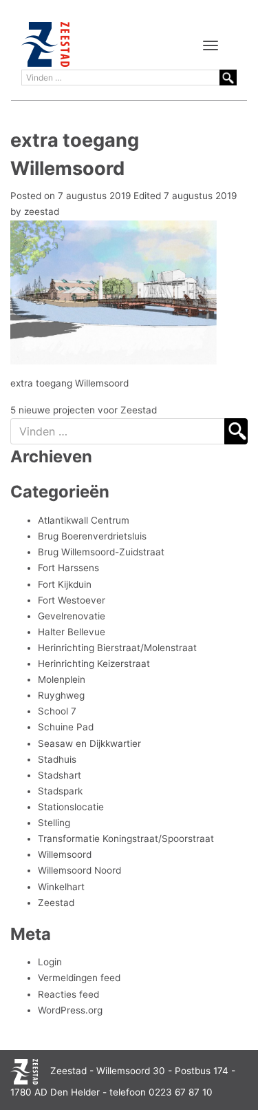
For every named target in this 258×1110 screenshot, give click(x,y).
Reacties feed (68, 994)
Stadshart (59, 775)
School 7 (57, 711)
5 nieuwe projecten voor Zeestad (83, 409)
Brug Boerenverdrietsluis (92, 536)
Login (50, 961)
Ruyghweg (61, 695)
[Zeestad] (45, 44)
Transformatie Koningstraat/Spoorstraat (126, 838)
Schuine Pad (66, 726)
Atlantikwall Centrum (83, 520)
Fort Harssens (68, 567)
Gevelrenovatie (71, 615)
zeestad (41, 211)
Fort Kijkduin (65, 584)
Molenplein (61, 679)
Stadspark (60, 790)
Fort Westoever (71, 600)
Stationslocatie (71, 806)
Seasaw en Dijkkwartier (89, 743)
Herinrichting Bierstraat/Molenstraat (117, 647)
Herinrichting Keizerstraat (94, 663)
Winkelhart (61, 886)
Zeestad (56, 902)
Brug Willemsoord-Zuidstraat (101, 551)
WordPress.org (70, 1010)
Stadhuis (57, 759)
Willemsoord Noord (79, 870)
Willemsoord (65, 854)
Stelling (54, 822)
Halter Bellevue (71, 631)
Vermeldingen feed (79, 977)
